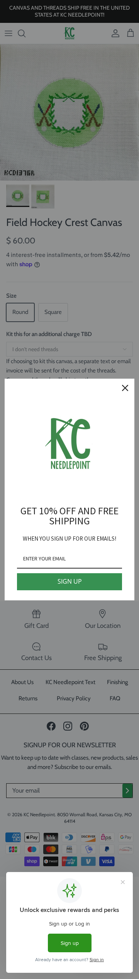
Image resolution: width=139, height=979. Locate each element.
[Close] (125, 388)
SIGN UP (70, 581)
